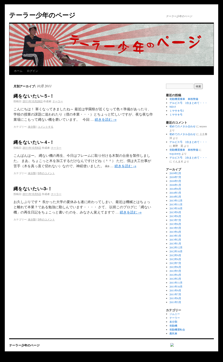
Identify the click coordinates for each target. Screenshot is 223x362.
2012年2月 (175, 278)
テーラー (57, 101)
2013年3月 (175, 235)
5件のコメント (46, 173)
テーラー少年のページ (42, 14)
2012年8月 (175, 259)
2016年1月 (175, 185)
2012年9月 (175, 255)
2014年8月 (175, 188)
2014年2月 (175, 196)
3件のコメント (46, 219)
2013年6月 (175, 224)
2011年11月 (175, 282)
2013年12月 (175, 200)
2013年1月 (175, 243)
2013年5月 (175, 228)
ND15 (172, 106)
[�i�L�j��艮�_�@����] (170, 345)
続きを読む (106, 119)
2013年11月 (175, 204)
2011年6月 (175, 298)
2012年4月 (175, 274)
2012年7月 (175, 263)
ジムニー (174, 314)
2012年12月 (175, 247)
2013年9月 (175, 212)
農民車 (173, 333)
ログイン (32, 71)
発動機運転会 (177, 329)
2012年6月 (175, 267)
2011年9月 (175, 290)
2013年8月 (175, 216)
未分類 (32, 126)
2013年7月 (175, 220)
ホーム (18, 71)
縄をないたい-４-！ (34, 142)
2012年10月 (175, 251)
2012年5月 (175, 271)
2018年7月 (175, 177)
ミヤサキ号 (175, 114)
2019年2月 (175, 173)
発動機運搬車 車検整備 (183, 99)
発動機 (173, 325)
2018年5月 (175, 181)
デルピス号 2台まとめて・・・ (188, 102)
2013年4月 (175, 231)
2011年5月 (175, 302)
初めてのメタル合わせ (182, 126)
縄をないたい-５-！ (34, 95)
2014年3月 (175, 192)
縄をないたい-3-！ (33, 188)
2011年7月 (175, 294)
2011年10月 (175, 286)
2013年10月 (175, 208)
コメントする (45, 126)
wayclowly (175, 153)
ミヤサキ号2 (176, 110)
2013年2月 (175, 239)
